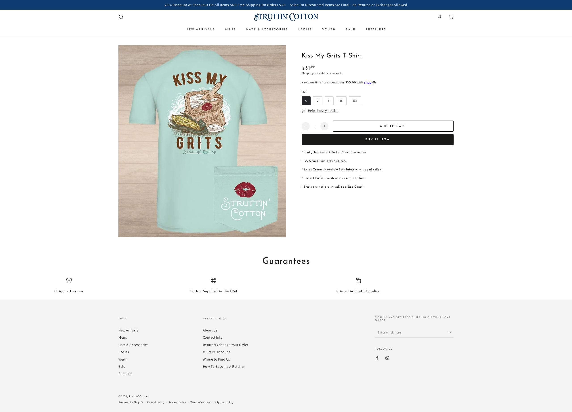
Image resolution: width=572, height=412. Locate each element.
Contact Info (213, 337)
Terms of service (200, 402)
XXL (356, 102)
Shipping (307, 73)
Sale (121, 366)
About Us (210, 330)
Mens (122, 337)
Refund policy (155, 402)
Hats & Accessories (133, 344)
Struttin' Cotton (138, 396)
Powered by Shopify (130, 402)
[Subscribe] (451, 332)
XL (343, 102)
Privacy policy (177, 402)
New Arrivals (128, 330)
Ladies (123, 352)
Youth (123, 359)
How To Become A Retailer (224, 366)
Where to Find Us (216, 359)
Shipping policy (223, 402)
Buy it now (377, 139)
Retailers (125, 373)
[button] (121, 17)
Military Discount (216, 352)
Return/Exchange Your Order (225, 344)
